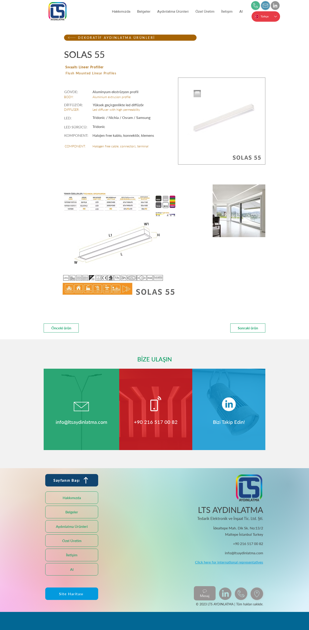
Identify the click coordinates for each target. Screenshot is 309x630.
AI (72, 569)
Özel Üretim (71, 540)
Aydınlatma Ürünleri (72, 526)
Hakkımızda (72, 498)
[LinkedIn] (275, 5)
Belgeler (71, 512)
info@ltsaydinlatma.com (81, 422)
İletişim (71, 555)
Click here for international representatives (229, 562)
